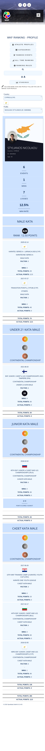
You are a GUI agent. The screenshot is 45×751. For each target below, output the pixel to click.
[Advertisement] (22, 728)
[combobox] (23, 98)
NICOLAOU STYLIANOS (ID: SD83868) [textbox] (18, 110)
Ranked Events (24, 55)
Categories (24, 50)
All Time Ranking (24, 60)
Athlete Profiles (24, 44)
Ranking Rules (24, 65)
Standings (23, 82)
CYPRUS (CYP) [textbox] (10, 97)
